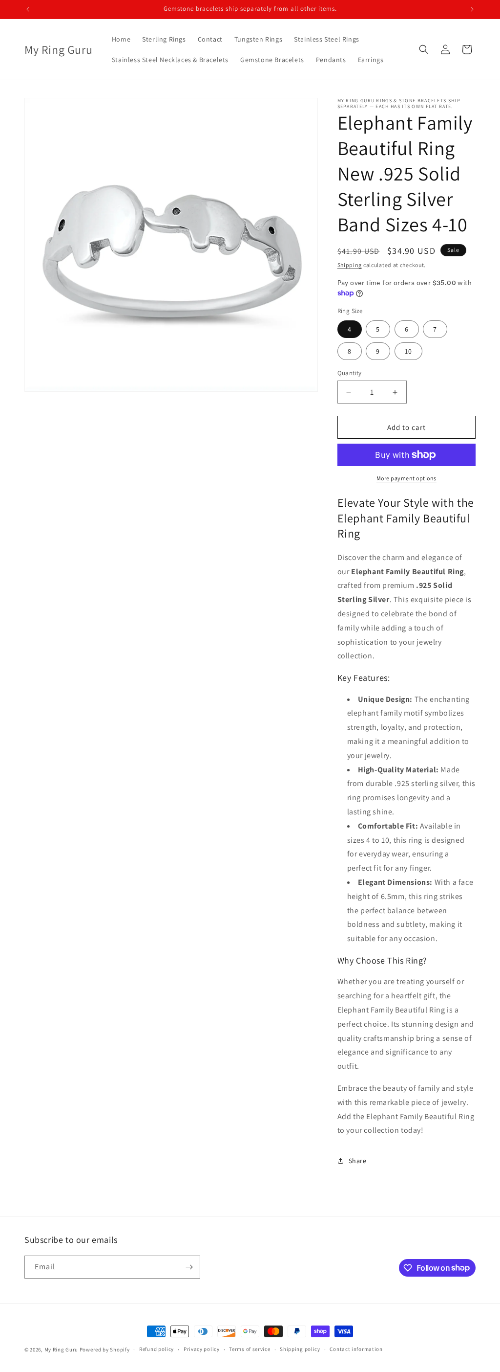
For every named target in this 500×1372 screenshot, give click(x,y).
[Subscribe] (189, 1267)
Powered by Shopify (105, 1349)
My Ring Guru (61, 1349)
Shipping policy (300, 1349)
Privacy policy (202, 1349)
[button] (424, 49)
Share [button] (358, 1160)
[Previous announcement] (28, 9)
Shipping (349, 265)
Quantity (349, 373)
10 (408, 351)
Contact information (356, 1349)
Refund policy (156, 1349)
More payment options (406, 478)
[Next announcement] (472, 9)
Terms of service (249, 1349)
